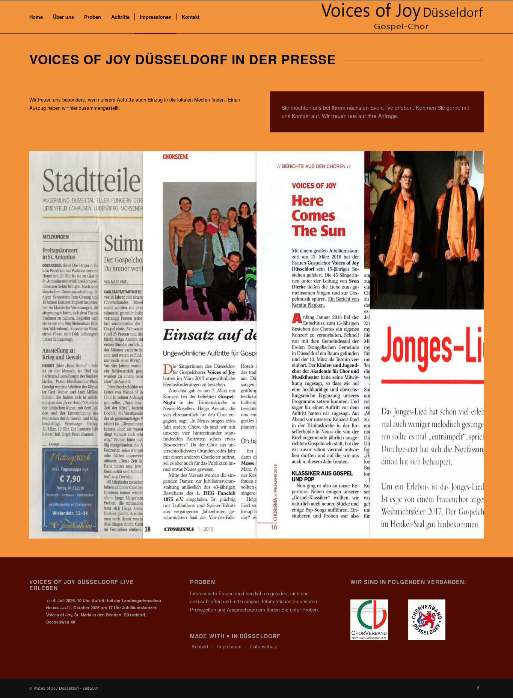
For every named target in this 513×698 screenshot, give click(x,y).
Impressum (229, 646)
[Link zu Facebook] (478, 687)
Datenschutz (264, 646)
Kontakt (200, 646)
